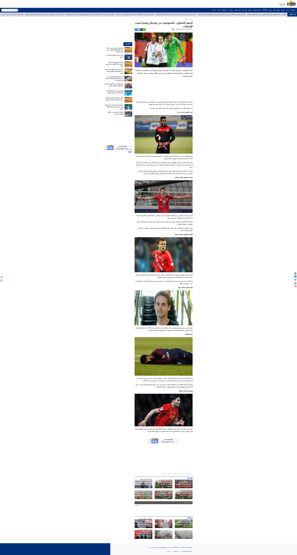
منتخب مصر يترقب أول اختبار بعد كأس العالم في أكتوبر (163, 495)
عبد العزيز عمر (189, 29)
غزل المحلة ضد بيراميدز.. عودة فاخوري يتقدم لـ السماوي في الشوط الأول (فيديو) (114, 107)
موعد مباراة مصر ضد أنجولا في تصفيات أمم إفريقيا (164, 484)
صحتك (231, 10)
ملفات (186, 19)
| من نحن (170, 551)
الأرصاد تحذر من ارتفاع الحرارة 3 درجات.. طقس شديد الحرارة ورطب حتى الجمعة (128, 14)
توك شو (244, 10)
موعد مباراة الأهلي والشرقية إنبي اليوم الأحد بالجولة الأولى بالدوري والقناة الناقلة (183, 523)
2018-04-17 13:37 (180, 29)
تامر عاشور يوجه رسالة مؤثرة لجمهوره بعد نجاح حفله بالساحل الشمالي (164, 524)
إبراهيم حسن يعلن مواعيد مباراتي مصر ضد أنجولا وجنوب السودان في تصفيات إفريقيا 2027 (143, 482)
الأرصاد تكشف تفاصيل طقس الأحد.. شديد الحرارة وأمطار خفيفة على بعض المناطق (169, 14)
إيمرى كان (163, 473)
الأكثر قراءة (127, 44)
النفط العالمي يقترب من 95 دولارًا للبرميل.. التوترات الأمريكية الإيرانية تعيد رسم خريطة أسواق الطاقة (256, 14)
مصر (287, 10)
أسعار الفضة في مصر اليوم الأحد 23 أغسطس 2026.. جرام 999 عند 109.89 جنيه (184, 534)
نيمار (183, 473)
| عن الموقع (178, 551)
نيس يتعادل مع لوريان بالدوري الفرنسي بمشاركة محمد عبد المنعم (183, 484)
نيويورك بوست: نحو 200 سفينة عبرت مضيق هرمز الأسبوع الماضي (90, 14)
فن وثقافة (225, 10)
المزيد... (213, 10)
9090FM (264, 10)
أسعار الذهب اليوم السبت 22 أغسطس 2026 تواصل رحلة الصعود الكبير (114, 64)
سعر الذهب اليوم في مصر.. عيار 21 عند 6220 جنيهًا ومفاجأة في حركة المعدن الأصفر (114, 50)
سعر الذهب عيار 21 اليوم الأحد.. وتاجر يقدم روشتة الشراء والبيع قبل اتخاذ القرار (210, 14)
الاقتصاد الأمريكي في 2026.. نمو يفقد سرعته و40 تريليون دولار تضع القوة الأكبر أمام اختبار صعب (144, 522)
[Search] (1, 9)
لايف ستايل (237, 10)
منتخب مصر (181, 112)
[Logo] (281, 3)
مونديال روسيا (177, 473)
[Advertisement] (29, 3)
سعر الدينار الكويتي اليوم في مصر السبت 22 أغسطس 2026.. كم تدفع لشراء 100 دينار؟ (114, 78)
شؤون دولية (276, 10)
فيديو (270, 10)
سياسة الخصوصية (187, 551)
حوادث (219, 10)
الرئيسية (292, 10)
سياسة (283, 10)
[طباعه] (173, 29)
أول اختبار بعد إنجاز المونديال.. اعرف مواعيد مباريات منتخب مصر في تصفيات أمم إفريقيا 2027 (183, 493)
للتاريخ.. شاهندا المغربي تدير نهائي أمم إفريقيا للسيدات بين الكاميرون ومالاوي (144, 494)
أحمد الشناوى (170, 473)
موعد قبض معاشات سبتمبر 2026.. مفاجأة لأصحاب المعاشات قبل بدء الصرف (164, 534)
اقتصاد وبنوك (257, 10)
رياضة (250, 10)
